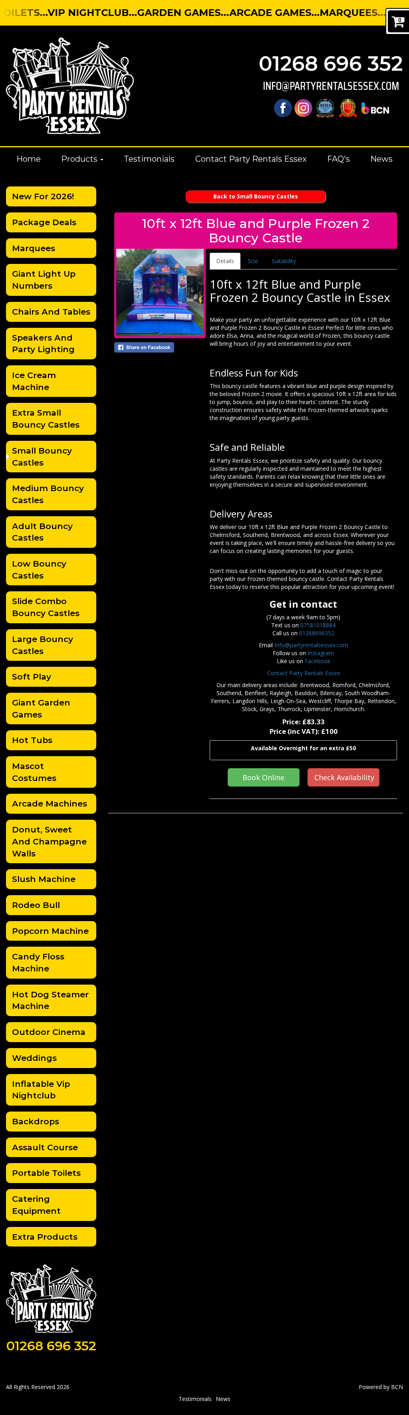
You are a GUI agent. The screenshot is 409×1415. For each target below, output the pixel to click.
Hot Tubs (32, 740)
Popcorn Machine (50, 931)
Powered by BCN (381, 1387)
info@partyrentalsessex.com (331, 86)
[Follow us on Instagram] (303, 107)
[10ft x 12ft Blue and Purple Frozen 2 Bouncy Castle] (160, 292)
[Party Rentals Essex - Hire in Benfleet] (70, 86)
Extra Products (44, 1237)
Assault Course (45, 1147)
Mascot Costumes (34, 772)
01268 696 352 (331, 64)
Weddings (34, 1058)
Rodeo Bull (36, 905)
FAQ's (338, 159)
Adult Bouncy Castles (42, 532)
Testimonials (149, 159)
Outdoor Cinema (48, 1032)
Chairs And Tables (51, 312)
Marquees (33, 248)
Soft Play (31, 677)
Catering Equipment (36, 1205)
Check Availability (344, 777)
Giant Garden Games (41, 708)
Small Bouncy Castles (42, 457)
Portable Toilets (46, 1173)
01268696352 (316, 633)
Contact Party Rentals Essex (251, 159)
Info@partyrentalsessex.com (311, 645)
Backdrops (35, 1121)
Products (80, 159)
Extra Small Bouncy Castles (45, 419)
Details (225, 261)
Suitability (284, 261)
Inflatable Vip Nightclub (41, 1090)
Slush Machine (43, 879)
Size (253, 261)
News (381, 159)
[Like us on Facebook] (283, 107)
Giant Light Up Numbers (43, 280)
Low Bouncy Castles (39, 570)
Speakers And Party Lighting (43, 344)
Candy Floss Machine (38, 962)
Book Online (263, 777)
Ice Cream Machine (34, 381)
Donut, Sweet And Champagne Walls (49, 841)
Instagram (321, 653)
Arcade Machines (49, 804)
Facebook (317, 661)
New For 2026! (43, 196)
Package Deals (44, 222)
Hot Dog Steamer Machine (50, 1000)
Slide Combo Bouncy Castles (45, 607)
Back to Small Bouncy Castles (255, 196)
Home (28, 159)
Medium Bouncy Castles (48, 494)
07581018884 (318, 625)
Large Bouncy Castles (42, 645)
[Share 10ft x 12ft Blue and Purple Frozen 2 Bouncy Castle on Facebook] (160, 347)
